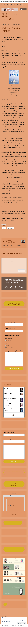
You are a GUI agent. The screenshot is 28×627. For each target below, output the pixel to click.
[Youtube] (17, 4)
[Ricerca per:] (26, 4)
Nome (10, 322)
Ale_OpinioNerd (16, 24)
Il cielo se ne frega (9, 409)
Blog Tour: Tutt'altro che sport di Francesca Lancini (13, 287)
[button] (5, 604)
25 (7, 508)
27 (13, 508)
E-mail (10, 328)
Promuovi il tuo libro (12, 523)
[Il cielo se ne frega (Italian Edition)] (21, 411)
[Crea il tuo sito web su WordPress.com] (14, 1)
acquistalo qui (14, 92)
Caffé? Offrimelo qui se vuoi (14, 472)
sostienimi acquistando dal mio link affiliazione (14, 484)
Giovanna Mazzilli (7, 389)
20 (13, 505)
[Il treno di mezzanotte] (21, 401)
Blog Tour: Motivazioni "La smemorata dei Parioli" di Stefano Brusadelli (14, 281)
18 (8, 505)
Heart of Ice (7, 388)
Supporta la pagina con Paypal (14, 549)
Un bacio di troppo (9, 404)
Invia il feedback (14, 368)
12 (10, 503)
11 (7, 503)
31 (5, 510)
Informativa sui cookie (6, 621)
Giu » (15, 514)
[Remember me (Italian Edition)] (21, 395)
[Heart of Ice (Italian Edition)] (21, 391)
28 (16, 508)
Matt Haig (6, 400)
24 (5, 508)
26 (10, 508)
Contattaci (14, 461)
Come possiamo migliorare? (13, 351)
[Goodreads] (4, 4)
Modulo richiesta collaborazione (14, 304)
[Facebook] (11, 4)
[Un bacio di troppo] (21, 406)
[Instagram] (8, 4)
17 (5, 505)
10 (5, 503)
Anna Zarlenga (7, 405)
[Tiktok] (14, 4)
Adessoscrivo (6, 410)
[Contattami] (21, 4)
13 (13, 503)
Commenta (21, 270)
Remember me (8, 393)
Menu (24, 9)
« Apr (12, 514)
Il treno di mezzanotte (10, 398)
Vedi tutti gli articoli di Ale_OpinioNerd (14, 245)
